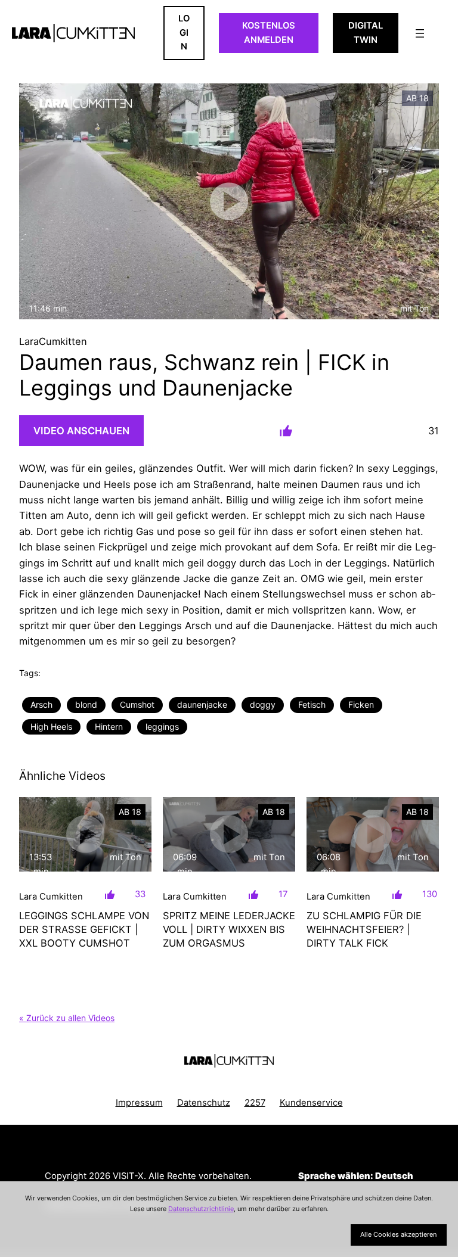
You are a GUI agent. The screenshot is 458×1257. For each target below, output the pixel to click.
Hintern (109, 726)
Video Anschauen (81, 431)
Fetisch (312, 704)
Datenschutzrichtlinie (201, 1209)
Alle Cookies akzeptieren (398, 1234)
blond (86, 704)
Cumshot (137, 704)
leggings (162, 726)
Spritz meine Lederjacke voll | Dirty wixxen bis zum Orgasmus (229, 929)
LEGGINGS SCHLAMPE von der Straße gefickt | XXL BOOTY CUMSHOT (84, 929)
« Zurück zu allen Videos (66, 1018)
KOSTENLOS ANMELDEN (268, 32)
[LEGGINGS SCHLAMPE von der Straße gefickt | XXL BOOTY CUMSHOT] (85, 834)
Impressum (139, 1102)
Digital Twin (365, 32)
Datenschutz (203, 1102)
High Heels (51, 726)
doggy (263, 704)
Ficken (361, 704)
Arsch (41, 704)
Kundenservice (311, 1102)
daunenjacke (202, 704)
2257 (255, 1102)
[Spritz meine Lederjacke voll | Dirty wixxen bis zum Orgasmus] (229, 834)
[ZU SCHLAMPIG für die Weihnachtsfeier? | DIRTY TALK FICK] (373, 834)
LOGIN (184, 32)
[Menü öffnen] (420, 33)
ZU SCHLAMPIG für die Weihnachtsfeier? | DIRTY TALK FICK (364, 929)
